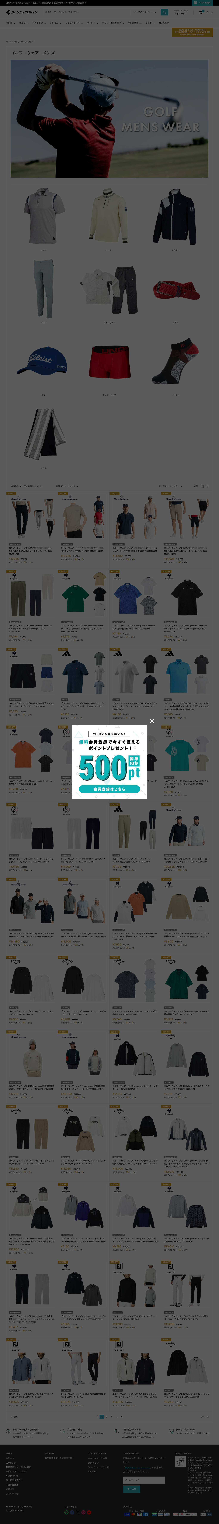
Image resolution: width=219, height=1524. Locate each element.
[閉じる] (152, 721)
